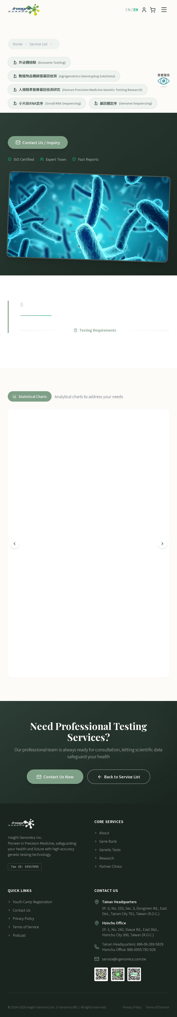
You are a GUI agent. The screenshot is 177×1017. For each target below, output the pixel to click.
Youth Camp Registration (32, 901)
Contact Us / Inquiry (41, 142)
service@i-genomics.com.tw (124, 958)
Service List (38, 43)
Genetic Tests (110, 849)
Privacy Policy (23, 918)
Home (17, 43)
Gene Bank (108, 841)
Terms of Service (26, 926)
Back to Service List (122, 776)
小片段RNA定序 (50, 103)
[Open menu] (164, 9)
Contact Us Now (58, 776)
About (104, 832)
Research (106, 858)
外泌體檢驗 (42, 62)
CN (127, 9)
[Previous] (14, 543)
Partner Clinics (110, 866)
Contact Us (21, 910)
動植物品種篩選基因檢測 (67, 75)
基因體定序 (126, 103)
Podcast (19, 935)
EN (135, 9)
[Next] (162, 543)
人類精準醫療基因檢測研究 (80, 89)
